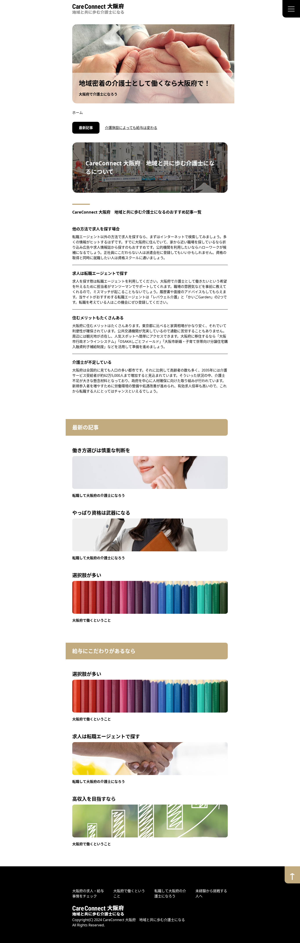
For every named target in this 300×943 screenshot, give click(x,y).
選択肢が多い (86, 575)
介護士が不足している (92, 362)
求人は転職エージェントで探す (100, 273)
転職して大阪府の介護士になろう (98, 495)
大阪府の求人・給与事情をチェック (88, 893)
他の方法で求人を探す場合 (96, 229)
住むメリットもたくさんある (98, 317)
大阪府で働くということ (91, 620)
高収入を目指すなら (94, 798)
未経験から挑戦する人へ (211, 893)
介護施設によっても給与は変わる (131, 127)
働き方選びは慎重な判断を (101, 450)
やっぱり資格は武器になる (101, 512)
